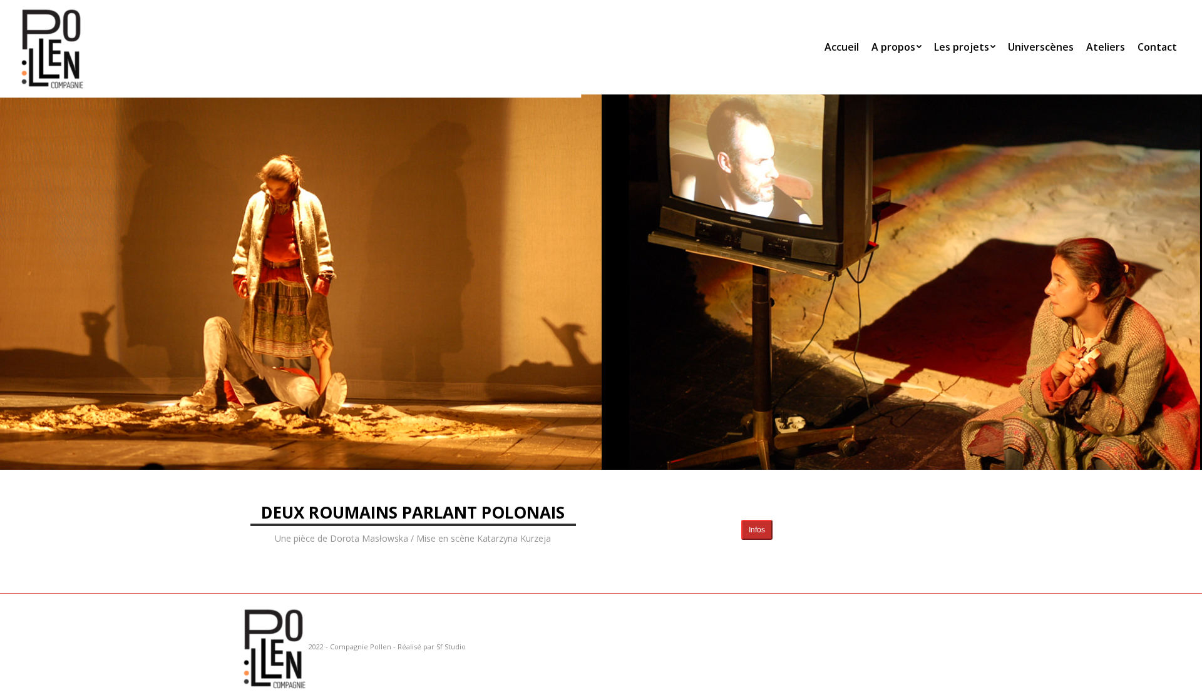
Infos (757, 529)
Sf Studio (451, 646)
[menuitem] (841, 47)
